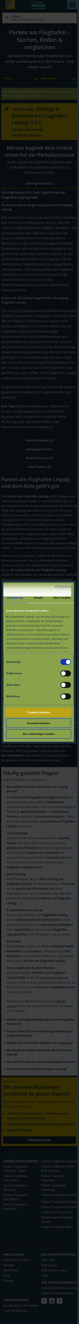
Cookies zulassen (38, 712)
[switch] (65, 673)
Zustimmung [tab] (15, 597)
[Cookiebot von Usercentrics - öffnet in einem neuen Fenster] (55, 587)
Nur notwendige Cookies (39, 733)
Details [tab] (38, 597)
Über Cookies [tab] (62, 597)
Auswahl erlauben (38, 723)
